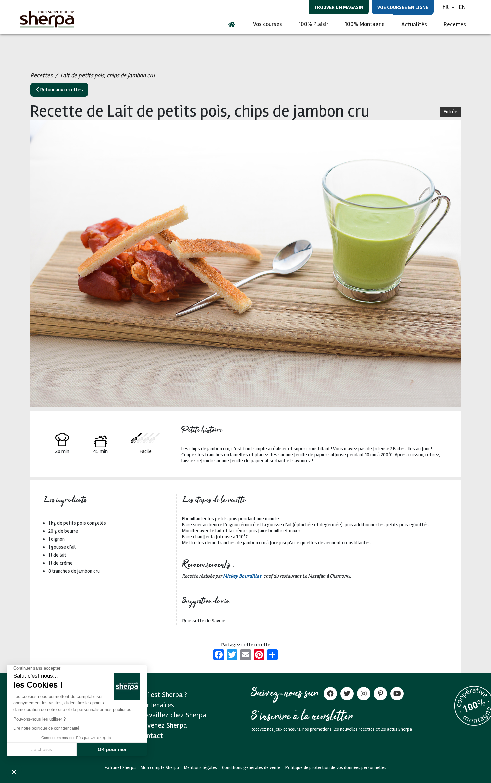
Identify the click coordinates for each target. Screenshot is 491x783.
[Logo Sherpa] (47, 18)
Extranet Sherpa (120, 767)
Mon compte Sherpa (160, 767)
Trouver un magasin (338, 7)
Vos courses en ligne (402, 7)
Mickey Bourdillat (242, 576)
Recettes (455, 24)
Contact (151, 735)
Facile (145, 451)
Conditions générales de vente (251, 767)
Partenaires (156, 705)
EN (462, 7)
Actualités (414, 24)
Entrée (450, 112)
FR (445, 7)
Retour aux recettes (61, 89)
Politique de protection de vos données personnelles (335, 767)
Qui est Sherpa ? (163, 694)
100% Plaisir (313, 24)
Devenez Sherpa (163, 725)
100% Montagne (365, 24)
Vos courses (267, 24)
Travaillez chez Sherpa (172, 715)
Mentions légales (200, 767)
